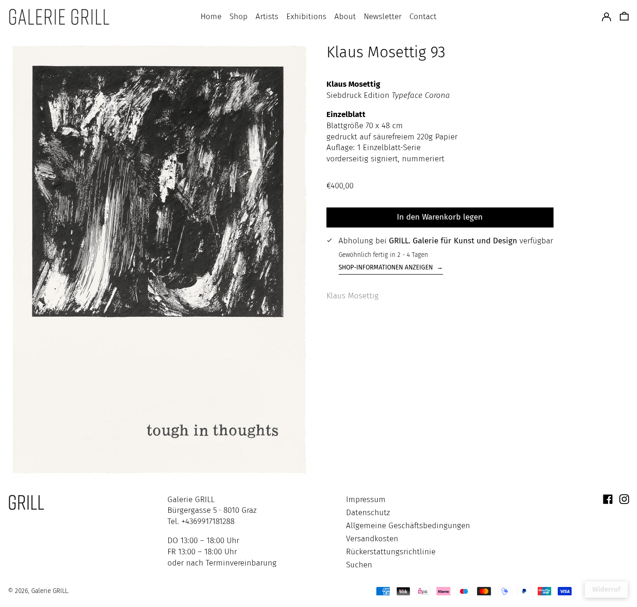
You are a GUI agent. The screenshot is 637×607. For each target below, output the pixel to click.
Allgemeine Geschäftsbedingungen (408, 526)
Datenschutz (368, 512)
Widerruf (606, 589)
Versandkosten (372, 539)
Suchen (359, 565)
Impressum (366, 499)
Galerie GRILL (49, 591)
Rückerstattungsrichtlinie (391, 552)
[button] (624, 17)
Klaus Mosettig (352, 296)
